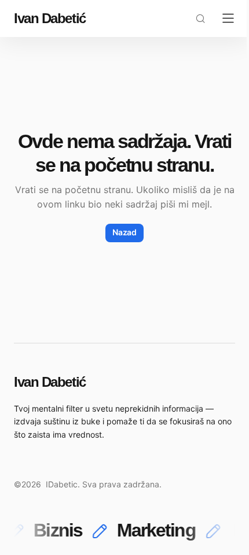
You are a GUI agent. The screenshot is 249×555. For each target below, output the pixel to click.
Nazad (124, 232)
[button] (200, 18)
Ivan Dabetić (50, 18)
